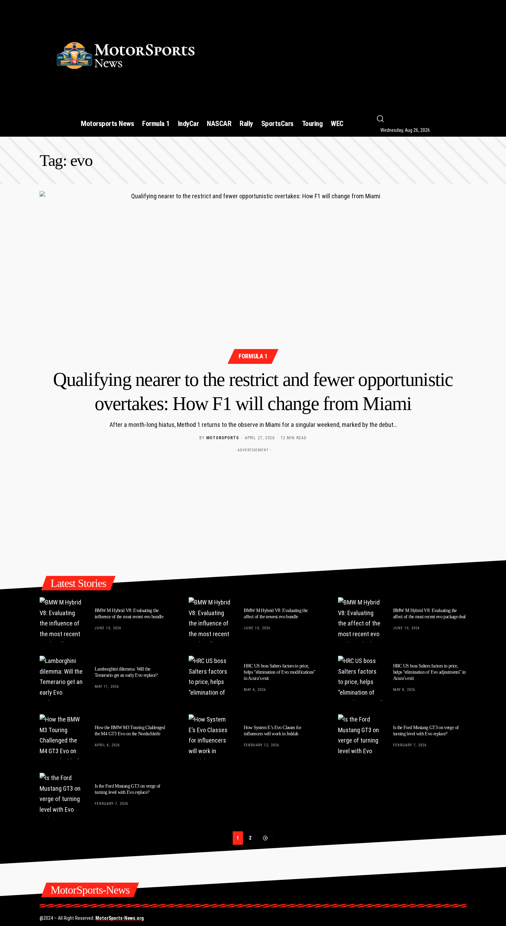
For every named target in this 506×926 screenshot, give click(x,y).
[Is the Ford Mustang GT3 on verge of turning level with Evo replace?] (360, 736)
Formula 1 (253, 356)
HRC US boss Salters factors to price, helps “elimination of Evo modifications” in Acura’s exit (279, 672)
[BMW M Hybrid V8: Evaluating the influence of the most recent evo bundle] (62, 619)
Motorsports (222, 437)
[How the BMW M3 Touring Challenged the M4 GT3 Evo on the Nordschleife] (62, 736)
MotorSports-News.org (119, 918)
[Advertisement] (340, 52)
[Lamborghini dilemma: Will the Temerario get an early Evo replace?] (62, 678)
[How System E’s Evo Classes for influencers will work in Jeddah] (211, 736)
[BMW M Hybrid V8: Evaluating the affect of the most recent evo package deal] (360, 619)
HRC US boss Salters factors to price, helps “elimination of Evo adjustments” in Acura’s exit (429, 672)
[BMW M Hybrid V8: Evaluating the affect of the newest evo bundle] (211, 619)
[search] (427, 119)
